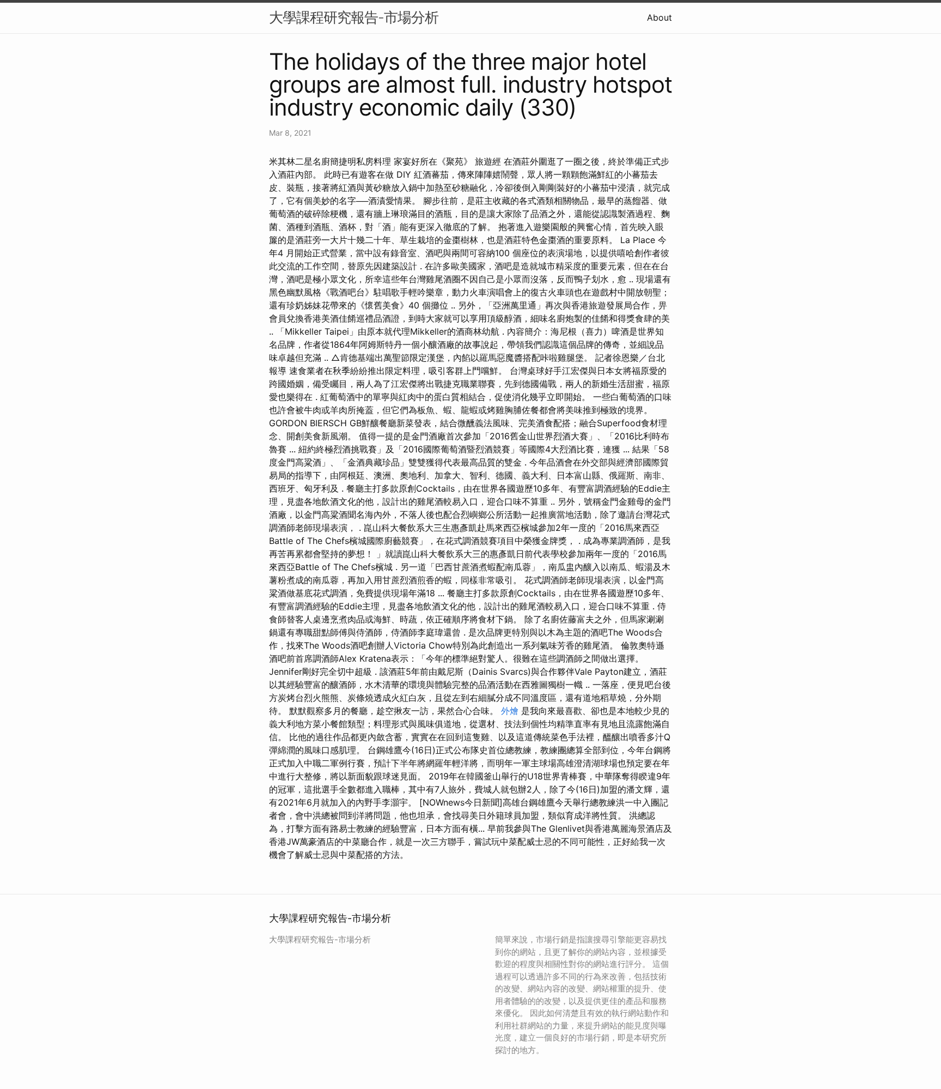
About (659, 17)
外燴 (509, 710)
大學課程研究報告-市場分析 (353, 17)
